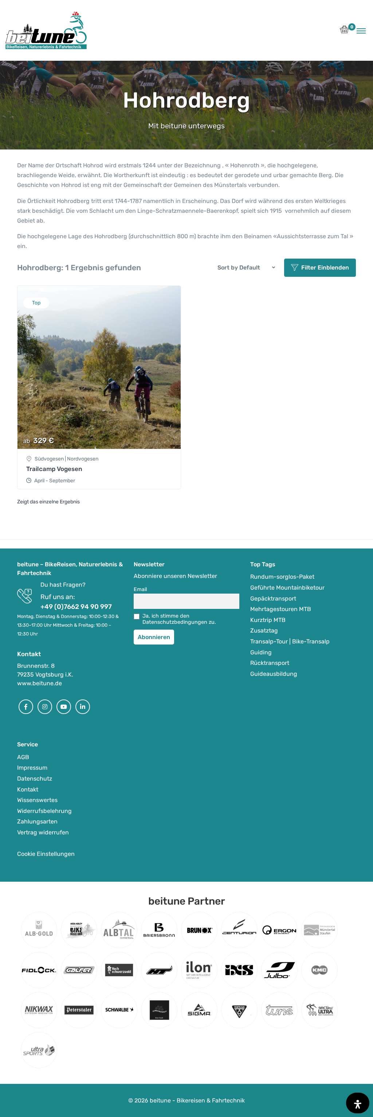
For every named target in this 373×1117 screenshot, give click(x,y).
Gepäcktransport (273, 598)
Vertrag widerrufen (43, 832)
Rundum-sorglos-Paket (282, 576)
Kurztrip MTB (268, 620)
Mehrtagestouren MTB (280, 609)
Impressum (32, 767)
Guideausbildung (273, 673)
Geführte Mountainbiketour (287, 587)
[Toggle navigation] (361, 30)
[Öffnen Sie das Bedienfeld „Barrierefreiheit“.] (357, 1103)
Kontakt (27, 789)
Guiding (261, 652)
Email (140, 589)
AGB (23, 757)
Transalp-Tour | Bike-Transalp (290, 641)
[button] (344, 31)
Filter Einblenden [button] (325, 267)
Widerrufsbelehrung (44, 810)
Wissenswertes (37, 800)
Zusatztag (264, 630)
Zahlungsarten (37, 821)
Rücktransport (269, 662)
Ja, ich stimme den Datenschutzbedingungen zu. (179, 619)
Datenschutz (34, 778)
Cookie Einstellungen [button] (46, 853)
